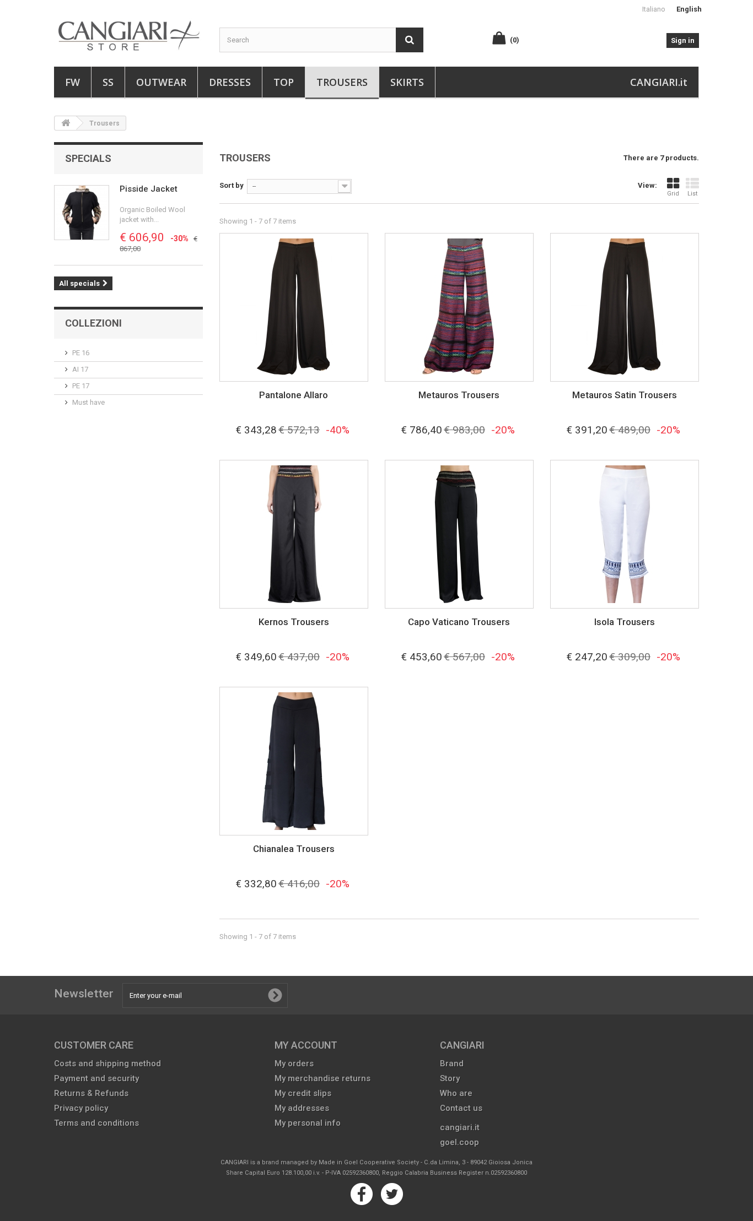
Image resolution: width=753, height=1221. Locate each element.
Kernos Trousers (294, 621)
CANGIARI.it (658, 82)
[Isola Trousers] (624, 534)
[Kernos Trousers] (294, 534)
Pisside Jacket (149, 189)
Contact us (461, 1108)
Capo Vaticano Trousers (459, 621)
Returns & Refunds (91, 1093)
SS (108, 82)
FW (72, 82)
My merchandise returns (322, 1078)
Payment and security (96, 1078)
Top (283, 82)
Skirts (407, 82)
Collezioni (93, 323)
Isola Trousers (624, 621)
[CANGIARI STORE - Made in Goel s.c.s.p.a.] (128, 30)
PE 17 (80, 386)
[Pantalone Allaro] (294, 307)
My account (306, 1045)
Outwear (161, 82)
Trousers (342, 82)
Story (450, 1078)
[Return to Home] (65, 123)
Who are (456, 1093)
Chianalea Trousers (294, 848)
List (692, 193)
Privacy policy (81, 1108)
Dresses (230, 82)
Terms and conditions (96, 1123)
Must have (88, 402)
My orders (294, 1063)
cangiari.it (460, 1127)
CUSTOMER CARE (93, 1045)
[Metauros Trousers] (459, 307)
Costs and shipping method (107, 1063)
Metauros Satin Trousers (624, 394)
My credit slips (303, 1093)
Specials (88, 158)
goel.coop (459, 1142)
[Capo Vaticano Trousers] (459, 534)
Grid (673, 193)
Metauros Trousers (458, 394)
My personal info (308, 1123)
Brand (452, 1063)
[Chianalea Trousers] (294, 761)
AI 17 (80, 369)
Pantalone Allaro (293, 394)
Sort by (231, 185)
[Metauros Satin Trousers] (624, 307)
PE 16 (80, 353)
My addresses (302, 1108)
